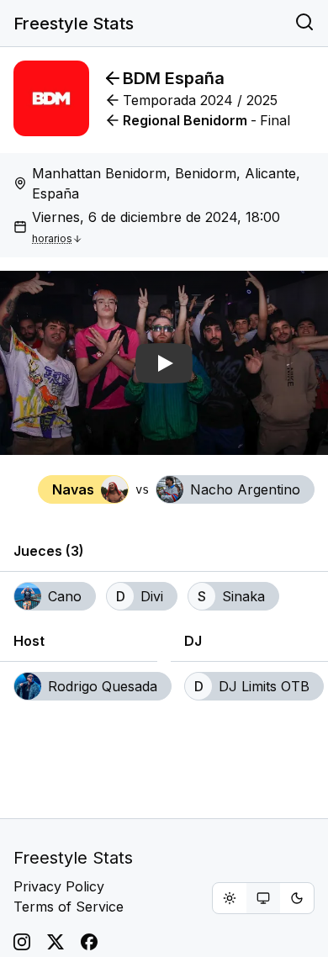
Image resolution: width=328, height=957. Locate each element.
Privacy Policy (58, 886)
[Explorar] (304, 23)
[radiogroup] (263, 898)
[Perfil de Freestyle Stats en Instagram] (21, 941)
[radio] (229, 898)
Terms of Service (68, 906)
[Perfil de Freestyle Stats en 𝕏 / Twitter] (55, 941)
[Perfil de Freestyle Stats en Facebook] (89, 941)
